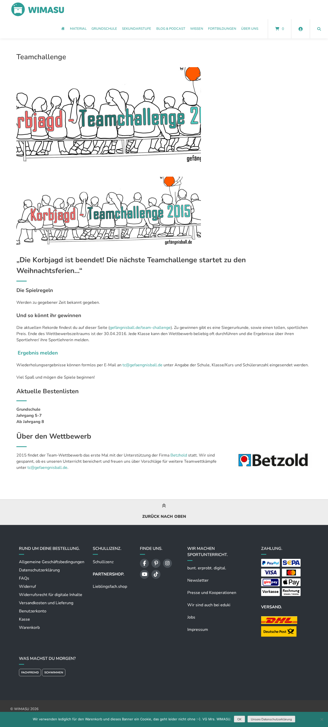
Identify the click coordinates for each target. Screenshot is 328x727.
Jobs (191, 617)
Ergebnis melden (38, 352)
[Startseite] (37, 9)
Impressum (197, 629)
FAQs (24, 578)
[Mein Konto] (300, 28)
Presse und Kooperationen (211, 592)
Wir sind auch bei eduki (208, 605)
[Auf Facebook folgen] (144, 563)
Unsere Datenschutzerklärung (271, 719)
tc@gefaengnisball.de (142, 365)
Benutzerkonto (32, 611)
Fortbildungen (222, 28)
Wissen (196, 28)
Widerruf (27, 586)
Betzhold (179, 455)
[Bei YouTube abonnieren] (144, 574)
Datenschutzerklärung (39, 570)
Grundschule (104, 28)
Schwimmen (53, 672)
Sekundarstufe (136, 28)
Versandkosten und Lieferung (46, 603)
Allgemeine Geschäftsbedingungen (51, 562)
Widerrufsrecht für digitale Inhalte (50, 595)
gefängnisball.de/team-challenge (140, 327)
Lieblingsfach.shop (110, 586)
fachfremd (30, 672)
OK (239, 719)
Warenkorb (29, 627)
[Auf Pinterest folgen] (155, 563)
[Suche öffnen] (319, 28)
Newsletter (198, 580)
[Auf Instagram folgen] (167, 563)
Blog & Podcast (170, 28)
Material (78, 28)
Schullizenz (103, 562)
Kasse (24, 619)
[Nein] (321, 719)
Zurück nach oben (164, 516)
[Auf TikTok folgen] (155, 574)
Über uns (249, 28)
